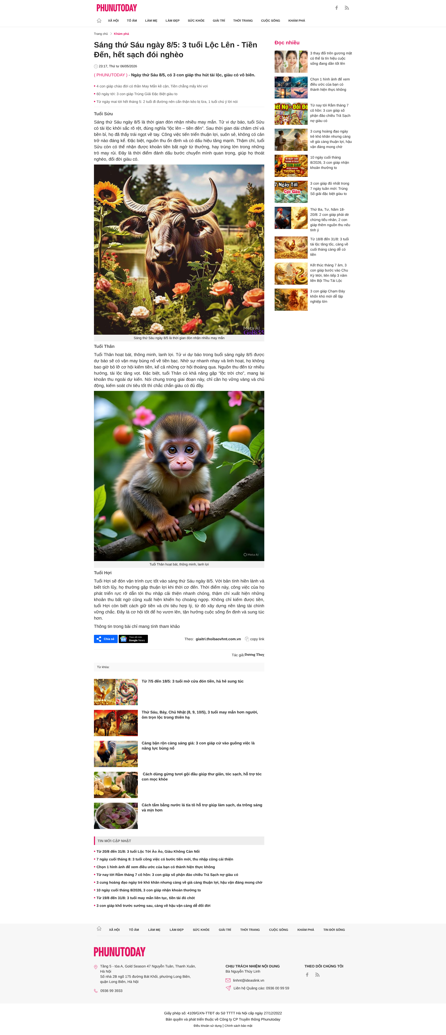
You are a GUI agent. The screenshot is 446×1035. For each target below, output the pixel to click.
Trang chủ (101, 34)
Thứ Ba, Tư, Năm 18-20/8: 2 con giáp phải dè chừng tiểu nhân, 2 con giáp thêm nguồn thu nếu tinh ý (330, 219)
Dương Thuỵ (254, 655)
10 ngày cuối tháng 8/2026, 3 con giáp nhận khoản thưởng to (149, 890)
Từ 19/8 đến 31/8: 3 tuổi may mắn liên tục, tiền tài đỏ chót (146, 898)
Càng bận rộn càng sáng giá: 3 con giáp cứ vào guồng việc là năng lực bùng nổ (198, 746)
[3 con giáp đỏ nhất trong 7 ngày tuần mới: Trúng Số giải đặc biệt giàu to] (291, 192)
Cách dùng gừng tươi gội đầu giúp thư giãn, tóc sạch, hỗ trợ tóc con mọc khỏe (202, 777)
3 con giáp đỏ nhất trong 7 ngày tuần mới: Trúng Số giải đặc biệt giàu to (329, 188)
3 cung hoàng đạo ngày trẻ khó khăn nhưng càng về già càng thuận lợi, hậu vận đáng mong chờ (179, 882)
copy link (257, 639)
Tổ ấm (132, 20)
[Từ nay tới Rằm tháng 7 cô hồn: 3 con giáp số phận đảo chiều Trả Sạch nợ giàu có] (291, 114)
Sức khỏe (196, 20)
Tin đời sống (334, 930)
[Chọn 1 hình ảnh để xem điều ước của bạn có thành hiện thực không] (291, 88)
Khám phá (296, 20)
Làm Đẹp (173, 20)
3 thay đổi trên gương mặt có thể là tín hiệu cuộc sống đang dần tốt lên (331, 58)
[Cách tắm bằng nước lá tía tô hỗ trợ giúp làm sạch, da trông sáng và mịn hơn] (116, 816)
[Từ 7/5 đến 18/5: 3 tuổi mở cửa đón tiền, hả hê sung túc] (116, 692)
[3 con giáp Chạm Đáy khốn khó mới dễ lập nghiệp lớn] (291, 300)
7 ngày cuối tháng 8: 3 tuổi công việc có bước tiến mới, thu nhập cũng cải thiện (165, 859)
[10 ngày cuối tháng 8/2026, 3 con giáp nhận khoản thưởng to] (291, 166)
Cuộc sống (270, 20)
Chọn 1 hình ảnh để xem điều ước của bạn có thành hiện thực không (156, 867)
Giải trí (219, 20)
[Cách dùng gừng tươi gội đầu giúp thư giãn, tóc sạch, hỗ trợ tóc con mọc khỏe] (116, 785)
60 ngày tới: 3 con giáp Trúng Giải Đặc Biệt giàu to (137, 94)
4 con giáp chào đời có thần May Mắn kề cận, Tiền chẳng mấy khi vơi (152, 86)
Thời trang (243, 20)
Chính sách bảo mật (238, 1026)
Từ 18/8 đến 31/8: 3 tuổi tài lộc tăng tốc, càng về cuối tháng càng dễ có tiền (329, 247)
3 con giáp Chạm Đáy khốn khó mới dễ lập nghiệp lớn (327, 296)
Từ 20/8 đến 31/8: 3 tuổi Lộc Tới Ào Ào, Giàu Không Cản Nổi (148, 851)
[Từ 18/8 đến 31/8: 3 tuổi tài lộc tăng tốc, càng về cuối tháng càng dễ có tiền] (291, 247)
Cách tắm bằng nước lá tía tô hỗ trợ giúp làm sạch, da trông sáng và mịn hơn (202, 807)
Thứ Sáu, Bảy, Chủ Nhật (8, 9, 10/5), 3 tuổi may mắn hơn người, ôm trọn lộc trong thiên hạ (200, 715)
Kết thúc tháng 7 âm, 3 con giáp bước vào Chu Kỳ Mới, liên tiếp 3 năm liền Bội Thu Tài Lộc (329, 273)
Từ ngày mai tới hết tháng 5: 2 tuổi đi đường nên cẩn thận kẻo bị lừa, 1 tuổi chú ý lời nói (167, 102)
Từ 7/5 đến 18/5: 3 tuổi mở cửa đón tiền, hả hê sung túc (193, 681)
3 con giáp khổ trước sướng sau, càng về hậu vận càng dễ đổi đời (153, 905)
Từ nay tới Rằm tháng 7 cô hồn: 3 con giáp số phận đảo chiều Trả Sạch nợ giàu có (167, 875)
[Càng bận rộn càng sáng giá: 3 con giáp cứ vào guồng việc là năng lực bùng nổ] (116, 754)
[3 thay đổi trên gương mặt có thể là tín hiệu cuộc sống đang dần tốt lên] (291, 62)
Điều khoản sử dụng (208, 1026)
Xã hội (113, 20)
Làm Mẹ (151, 20)
